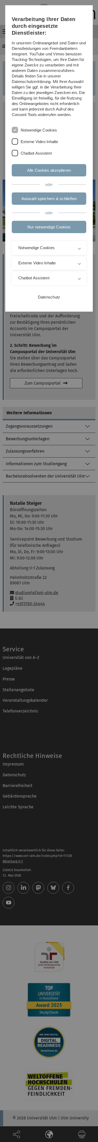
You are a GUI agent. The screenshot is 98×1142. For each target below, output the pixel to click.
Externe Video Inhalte (39, 141)
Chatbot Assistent (36, 153)
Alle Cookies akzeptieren (49, 170)
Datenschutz (49, 297)
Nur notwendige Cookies (49, 227)
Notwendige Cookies (39, 130)
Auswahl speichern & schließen (49, 198)
